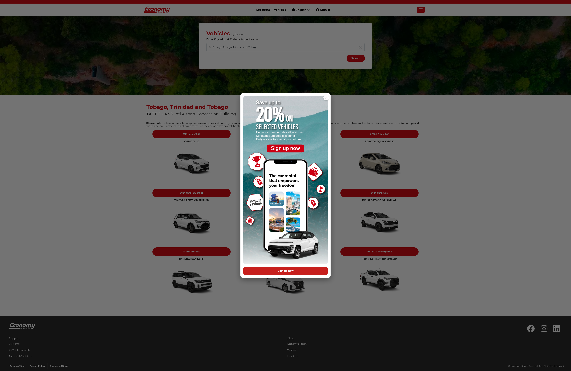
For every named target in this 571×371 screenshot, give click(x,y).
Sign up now (286, 270)
